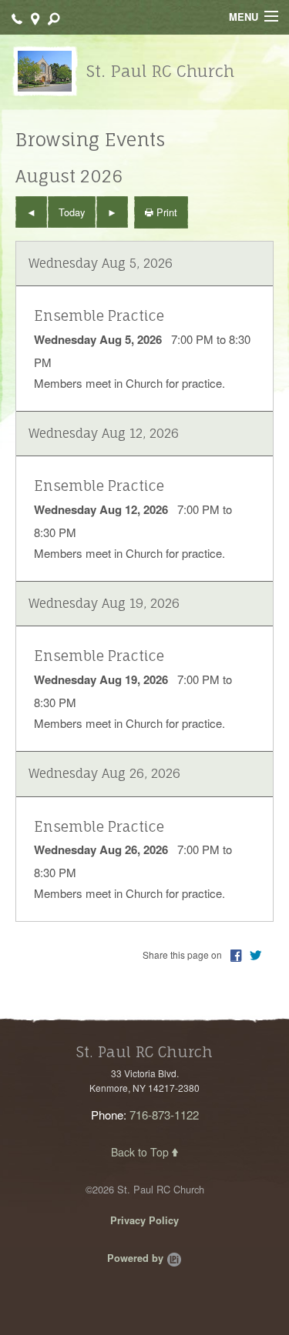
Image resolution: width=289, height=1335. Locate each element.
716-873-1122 (164, 1114)
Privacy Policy (144, 1220)
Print (165, 212)
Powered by (136, 1258)
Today (72, 212)
